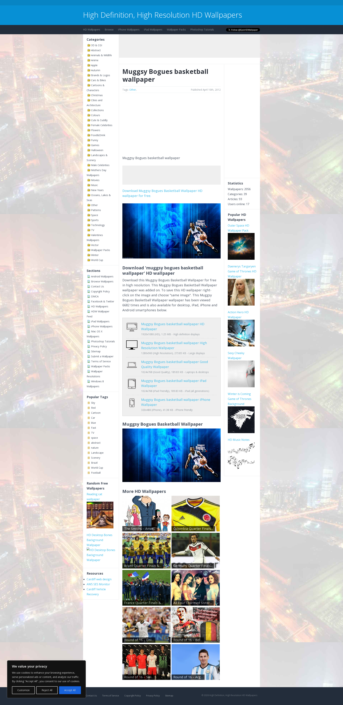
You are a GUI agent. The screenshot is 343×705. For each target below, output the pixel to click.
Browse (109, 29)
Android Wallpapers (102, 276)
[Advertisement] (148, 3)
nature (95, 447)
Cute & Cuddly (99, 120)
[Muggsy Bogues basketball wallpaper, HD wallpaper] (171, 481)
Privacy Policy (99, 346)
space (94, 437)
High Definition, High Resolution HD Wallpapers (162, 15)
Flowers (95, 130)
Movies (95, 180)
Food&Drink (98, 135)
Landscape (97, 452)
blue (93, 422)
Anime (94, 60)
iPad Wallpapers (153, 29)
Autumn (95, 70)
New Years (97, 190)
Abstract (96, 50)
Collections (97, 110)
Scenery (95, 457)
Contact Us (97, 286)
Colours (95, 115)
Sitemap (96, 351)
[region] (46, 679)
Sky (93, 402)
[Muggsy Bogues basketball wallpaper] (171, 257)
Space (94, 215)
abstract (96, 442)
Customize (23, 690)
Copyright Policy (100, 291)
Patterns (96, 210)
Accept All (70, 690)
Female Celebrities (101, 125)
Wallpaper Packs (176, 29)
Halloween (97, 150)
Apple (94, 65)
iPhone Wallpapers (129, 29)
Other (94, 205)
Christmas (97, 95)
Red (93, 407)
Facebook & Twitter (102, 301)
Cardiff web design (99, 579)
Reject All (47, 690)
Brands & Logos (100, 75)
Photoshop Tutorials (202, 29)
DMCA (95, 296)
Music (94, 185)
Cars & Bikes (98, 80)
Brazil (94, 462)
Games (95, 145)
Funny (94, 140)
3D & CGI (96, 45)
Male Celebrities (100, 165)
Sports (95, 220)
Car (93, 417)
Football (96, 472)
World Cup (97, 260)
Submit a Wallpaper (102, 356)
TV (92, 230)
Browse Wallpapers (102, 281)
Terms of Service (101, 361)
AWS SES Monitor (98, 584)
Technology (98, 225)
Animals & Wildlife (101, 55)
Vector (95, 245)
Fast (93, 427)
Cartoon (96, 412)
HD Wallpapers (91, 29)
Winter (95, 255)
